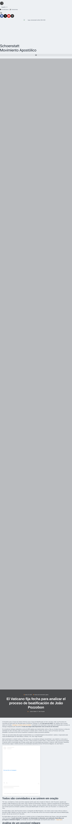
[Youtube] (9, 16)
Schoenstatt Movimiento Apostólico (18, 48)
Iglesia (46, 694)
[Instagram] (12, 16)
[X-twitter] (5, 16)
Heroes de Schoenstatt (39, 694)
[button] (1, 13)
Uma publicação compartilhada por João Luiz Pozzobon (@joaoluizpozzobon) (21, 793)
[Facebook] (2, 16)
